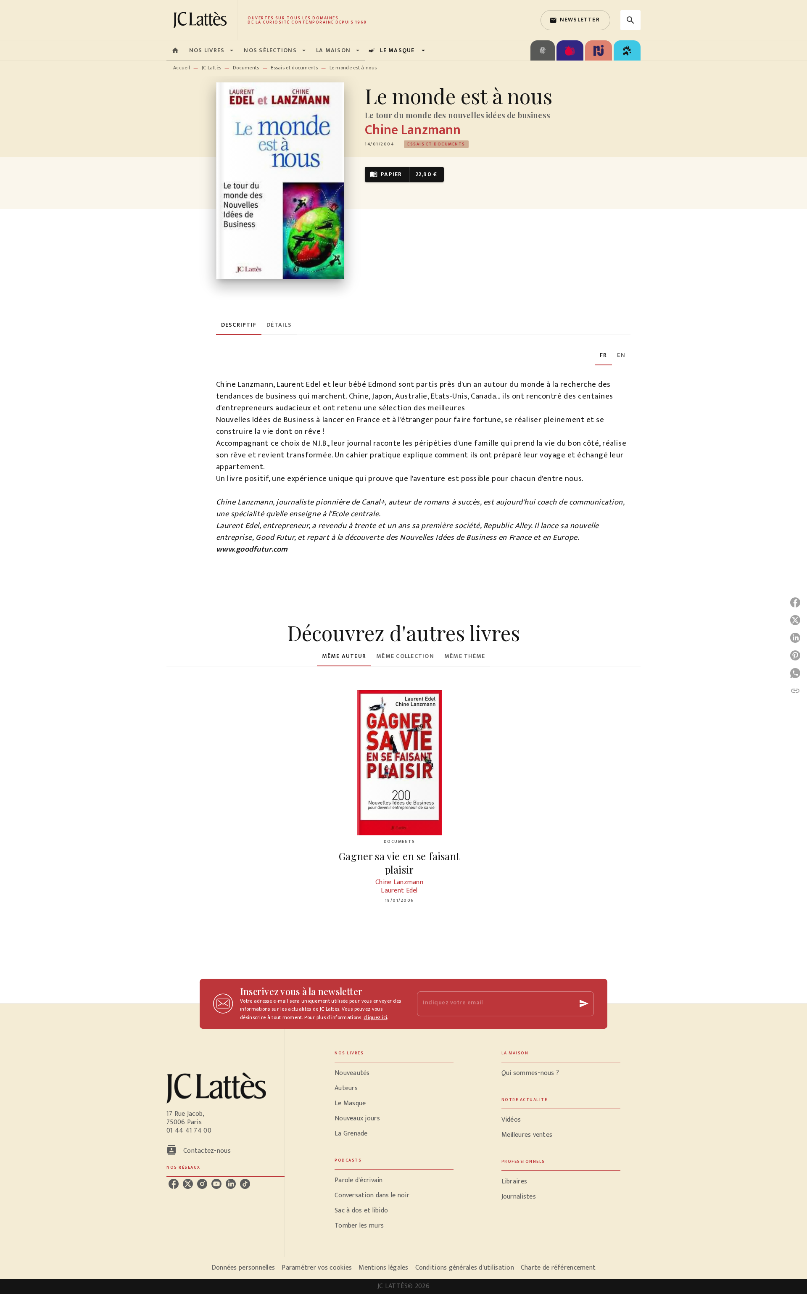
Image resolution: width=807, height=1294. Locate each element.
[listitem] (173, 1184)
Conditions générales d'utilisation (464, 1267)
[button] (575, 20)
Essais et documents (294, 67)
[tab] (175, 50)
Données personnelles (243, 1267)
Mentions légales (383, 1267)
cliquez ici (375, 1018)
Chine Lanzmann (413, 130)
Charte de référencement (558, 1267)
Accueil (181, 67)
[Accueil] (201, 20)
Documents (246, 67)
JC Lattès (212, 67)
